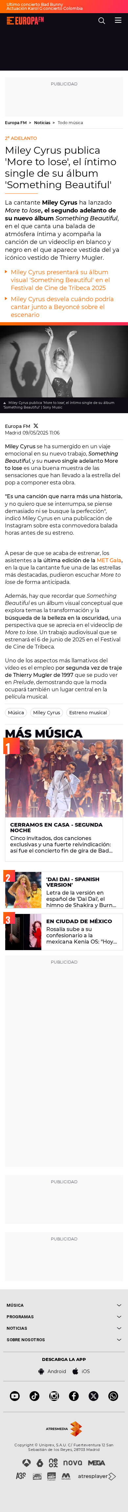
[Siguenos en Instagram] (54, 1399)
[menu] (118, 19)
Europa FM (16, 122)
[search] (101, 20)
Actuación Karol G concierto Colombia (45, 8)
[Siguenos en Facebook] (74, 1399)
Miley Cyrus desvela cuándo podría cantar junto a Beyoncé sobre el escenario (62, 307)
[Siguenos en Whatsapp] (113, 1399)
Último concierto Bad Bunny (35, 4)
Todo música (70, 122)
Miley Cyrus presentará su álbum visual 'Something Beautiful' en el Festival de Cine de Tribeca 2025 (60, 280)
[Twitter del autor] (35, 426)
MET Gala (109, 560)
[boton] (92, 1305)
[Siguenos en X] (93, 1399)
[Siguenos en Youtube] (15, 1399)
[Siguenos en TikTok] (34, 1399)
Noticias (42, 122)
